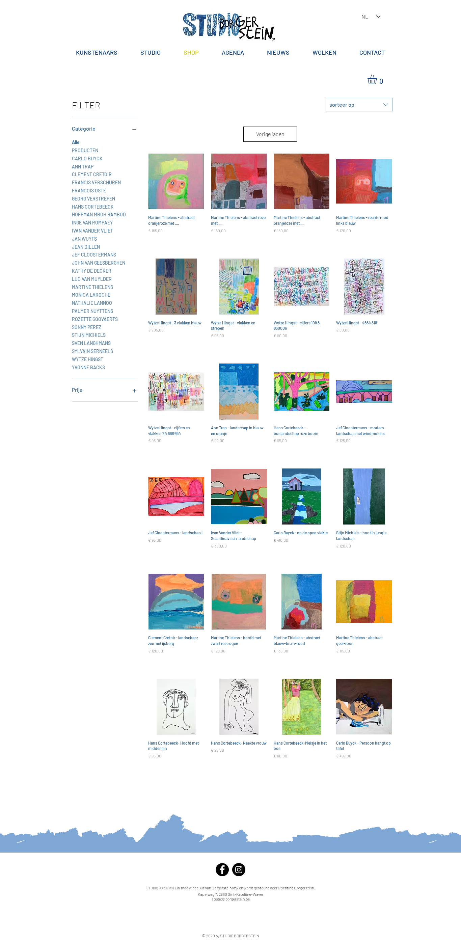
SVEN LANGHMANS (91, 343)
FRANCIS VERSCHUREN (96, 182)
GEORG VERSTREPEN (93, 199)
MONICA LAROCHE (91, 295)
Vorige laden (270, 134)
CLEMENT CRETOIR (92, 174)
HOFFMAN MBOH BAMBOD (99, 214)
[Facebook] (222, 869)
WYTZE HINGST (87, 359)
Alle (76, 142)
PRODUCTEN (85, 150)
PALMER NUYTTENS (92, 311)
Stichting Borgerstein (296, 887)
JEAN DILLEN (86, 247)
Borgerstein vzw (225, 887)
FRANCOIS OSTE (89, 190)
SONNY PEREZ (86, 327)
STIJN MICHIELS (89, 335)
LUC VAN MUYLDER (92, 279)
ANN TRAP (82, 166)
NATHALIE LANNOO (92, 303)
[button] (378, 79)
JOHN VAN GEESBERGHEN (98, 263)
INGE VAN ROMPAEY (92, 222)
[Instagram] (238, 869)
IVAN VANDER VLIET (92, 231)
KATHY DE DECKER (91, 271)
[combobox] (358, 104)
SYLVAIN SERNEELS (92, 351)
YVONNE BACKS (88, 367)
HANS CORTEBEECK (93, 207)
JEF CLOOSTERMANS (94, 255)
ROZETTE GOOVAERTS (95, 319)
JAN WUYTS (84, 239)
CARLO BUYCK (87, 158)
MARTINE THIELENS (92, 287)
